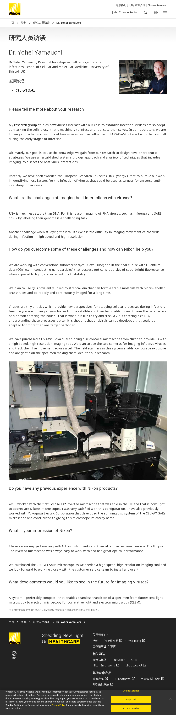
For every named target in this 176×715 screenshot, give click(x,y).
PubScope (119, 660)
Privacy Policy (58, 705)
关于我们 (99, 635)
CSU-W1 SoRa (25, 90)
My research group (23, 125)
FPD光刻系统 (101, 684)
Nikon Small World (104, 665)
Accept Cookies (131, 708)
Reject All (131, 699)
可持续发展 (111, 641)
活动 (95, 641)
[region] (88, 702)
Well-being (134, 641)
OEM (134, 660)
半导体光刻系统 (150, 679)
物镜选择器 (99, 660)
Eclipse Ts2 (58, 504)
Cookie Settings (131, 690)
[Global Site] (155, 12)
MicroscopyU (133, 665)
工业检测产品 (122, 679)
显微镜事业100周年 (105, 646)
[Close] (170, 699)
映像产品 (98, 679)
